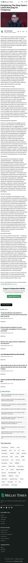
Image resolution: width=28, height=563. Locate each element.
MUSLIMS (3, 472)
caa (18, 450)
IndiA (22, 457)
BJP (15, 450)
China (23, 450)
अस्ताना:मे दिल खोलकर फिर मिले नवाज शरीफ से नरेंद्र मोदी (12, 354)
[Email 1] (11, 507)
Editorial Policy (4, 517)
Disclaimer (3, 540)
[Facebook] (1, 507)
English (2, 547)
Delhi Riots (24, 453)
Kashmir (17, 463)
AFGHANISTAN (4, 447)
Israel (11, 463)
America (12, 447)
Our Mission (3, 519)
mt (7, 469)
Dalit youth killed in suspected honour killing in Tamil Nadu (13, 409)
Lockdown (3, 466)
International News (4, 318)
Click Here (14, 284)
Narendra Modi (12, 473)
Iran (12, 460)
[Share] (26, 31)
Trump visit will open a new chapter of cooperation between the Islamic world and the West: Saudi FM (14, 314)
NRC (19, 472)
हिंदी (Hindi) (3, 549)
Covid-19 (12, 453)
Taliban (21, 479)
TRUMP (3, 482)
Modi (2, 469)
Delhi (18, 453)
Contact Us (3, 523)
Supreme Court (13, 479)
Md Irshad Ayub (8, 31)
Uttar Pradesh (5, 485)
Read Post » (3, 321)
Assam (18, 447)
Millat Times (12, 466)
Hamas (16, 456)
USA (20, 482)
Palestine (11, 476)
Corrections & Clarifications (6, 534)
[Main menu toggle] (2, 2)
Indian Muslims (5, 460)
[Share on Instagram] (18, 31)
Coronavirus (4, 453)
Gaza (11, 456)
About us (2, 515)
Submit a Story (4, 532)
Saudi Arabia (4, 479)
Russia (17, 476)
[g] (9, 507)
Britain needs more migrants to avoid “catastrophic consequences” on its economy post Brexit (13, 329)
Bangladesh (4, 450)
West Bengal (14, 485)
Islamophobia (4, 463)
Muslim (12, 469)
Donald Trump (4, 456)
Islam (23, 460)
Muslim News (20, 469)
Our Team (3, 521)
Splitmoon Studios (19, 561)
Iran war (18, 460)
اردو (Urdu (3, 551)
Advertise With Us (4, 530)
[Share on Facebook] (20, 31)
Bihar (10, 450)
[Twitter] (4, 507)
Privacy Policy (3, 536)
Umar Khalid (10, 482)
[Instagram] (6, 507)
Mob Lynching (20, 466)
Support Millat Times (14, 296)
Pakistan (4, 476)
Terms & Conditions (5, 538)
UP (16, 482)
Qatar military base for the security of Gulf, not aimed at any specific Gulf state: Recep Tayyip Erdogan (14, 367)
